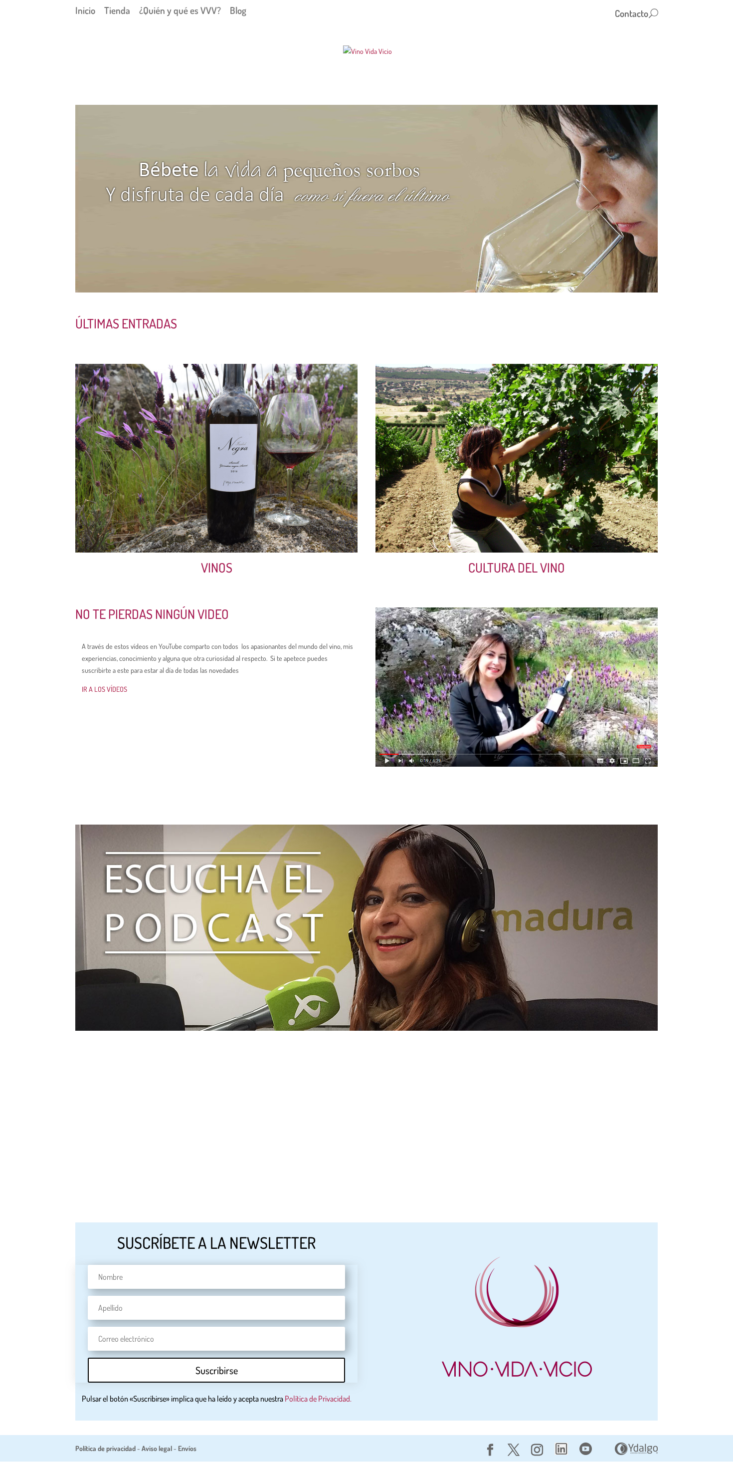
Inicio (85, 10)
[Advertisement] (366, 1109)
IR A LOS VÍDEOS (104, 689)
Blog (238, 10)
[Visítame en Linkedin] (561, 1452)
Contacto (631, 14)
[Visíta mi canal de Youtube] (585, 1452)
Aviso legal (157, 1448)
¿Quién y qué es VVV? (180, 10)
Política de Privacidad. (318, 1399)
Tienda (117, 10)
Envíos (187, 1448)
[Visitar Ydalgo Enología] (636, 1452)
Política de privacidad (105, 1448)
